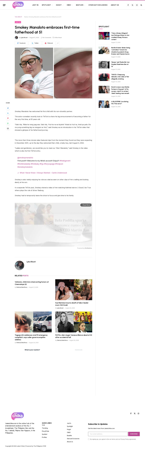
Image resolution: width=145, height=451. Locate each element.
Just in (35, 5)
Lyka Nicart (24, 37)
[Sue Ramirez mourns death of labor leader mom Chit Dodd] (73, 289)
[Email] (8, 128)
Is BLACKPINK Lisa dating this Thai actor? (119, 103)
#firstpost (59, 164)
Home (26, 17)
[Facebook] (8, 108)
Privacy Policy (125, 439)
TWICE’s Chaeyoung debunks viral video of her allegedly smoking (120, 77)
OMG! (69, 5)
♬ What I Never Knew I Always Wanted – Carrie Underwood (42, 173)
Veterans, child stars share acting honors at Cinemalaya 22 (32, 283)
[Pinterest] (8, 118)
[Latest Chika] (18, 5)
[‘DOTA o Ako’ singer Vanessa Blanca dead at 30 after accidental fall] (73, 322)
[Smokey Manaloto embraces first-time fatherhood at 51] (53, 73)
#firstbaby (35, 164)
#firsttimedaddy (23, 164)
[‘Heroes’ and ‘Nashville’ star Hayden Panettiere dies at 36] (104, 65)
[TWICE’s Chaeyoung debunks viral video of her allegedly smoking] (104, 77)
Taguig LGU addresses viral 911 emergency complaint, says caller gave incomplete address (31, 337)
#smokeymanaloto (25, 167)
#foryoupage (49, 164)
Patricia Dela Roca (22, 287)
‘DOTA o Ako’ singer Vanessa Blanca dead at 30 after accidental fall (73, 336)
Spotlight (46, 5)
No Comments (47, 37)
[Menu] (4, 5)
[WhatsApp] (8, 123)
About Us (115, 5)
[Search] (141, 5)
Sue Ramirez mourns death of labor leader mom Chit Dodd (71, 304)
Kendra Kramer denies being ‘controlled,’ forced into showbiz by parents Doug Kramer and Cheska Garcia (120, 51)
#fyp (42, 164)
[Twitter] (8, 113)
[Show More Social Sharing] (58, 43)
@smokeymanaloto (25, 158)
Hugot (59, 5)
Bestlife (79, 5)
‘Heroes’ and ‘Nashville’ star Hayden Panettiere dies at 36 (120, 64)
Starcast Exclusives (98, 5)
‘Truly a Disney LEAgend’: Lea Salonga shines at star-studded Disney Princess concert (120, 36)
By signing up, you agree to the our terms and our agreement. (113, 439)
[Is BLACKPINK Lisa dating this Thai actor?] (104, 104)
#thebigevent (65, 161)
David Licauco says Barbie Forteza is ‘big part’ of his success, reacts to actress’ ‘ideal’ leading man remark (120, 90)
